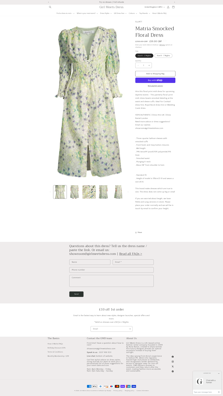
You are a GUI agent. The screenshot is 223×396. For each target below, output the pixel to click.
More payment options (155, 86)
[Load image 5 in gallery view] (118, 192)
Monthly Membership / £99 (58, 356)
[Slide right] (128, 191)
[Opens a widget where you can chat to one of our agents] (207, 382)
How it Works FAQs (55, 344)
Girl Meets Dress (85, 390)
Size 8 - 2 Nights (144, 56)
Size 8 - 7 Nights (163, 56)
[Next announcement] (174, 2)
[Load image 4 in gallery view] (103, 192)
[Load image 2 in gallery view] (74, 192)
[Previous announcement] (48, 2)
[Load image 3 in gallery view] (89, 192)
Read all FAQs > (130, 253)
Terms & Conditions (55, 352)
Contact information (143, 390)
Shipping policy (129, 390)
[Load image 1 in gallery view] (60, 192)
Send (76, 294)
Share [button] (140, 232)
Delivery (162, 45)
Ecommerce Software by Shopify (101, 390)
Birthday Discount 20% (57, 348)
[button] (50, 7)
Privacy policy (117, 390)
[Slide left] (50, 191)
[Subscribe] (129, 329)
